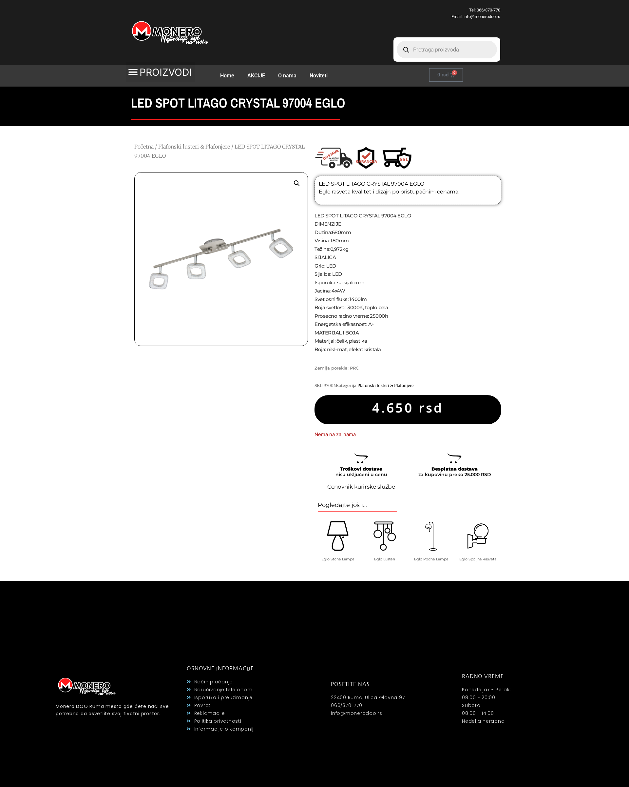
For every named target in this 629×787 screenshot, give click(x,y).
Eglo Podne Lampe (431, 559)
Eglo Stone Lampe (337, 559)
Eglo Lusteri (384, 559)
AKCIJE (256, 75)
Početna (144, 146)
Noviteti (319, 75)
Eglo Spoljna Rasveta (477, 559)
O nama (287, 75)
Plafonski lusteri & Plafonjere (194, 146)
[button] (160, 72)
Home (227, 75)
